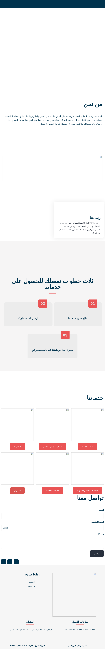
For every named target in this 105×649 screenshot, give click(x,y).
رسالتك (101, 534)
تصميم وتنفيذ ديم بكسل (77, 645)
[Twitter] (16, 4)
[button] (67, 4)
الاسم (101, 510)
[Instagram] (21, 4)
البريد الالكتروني (97, 522)
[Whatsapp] (11, 4)
